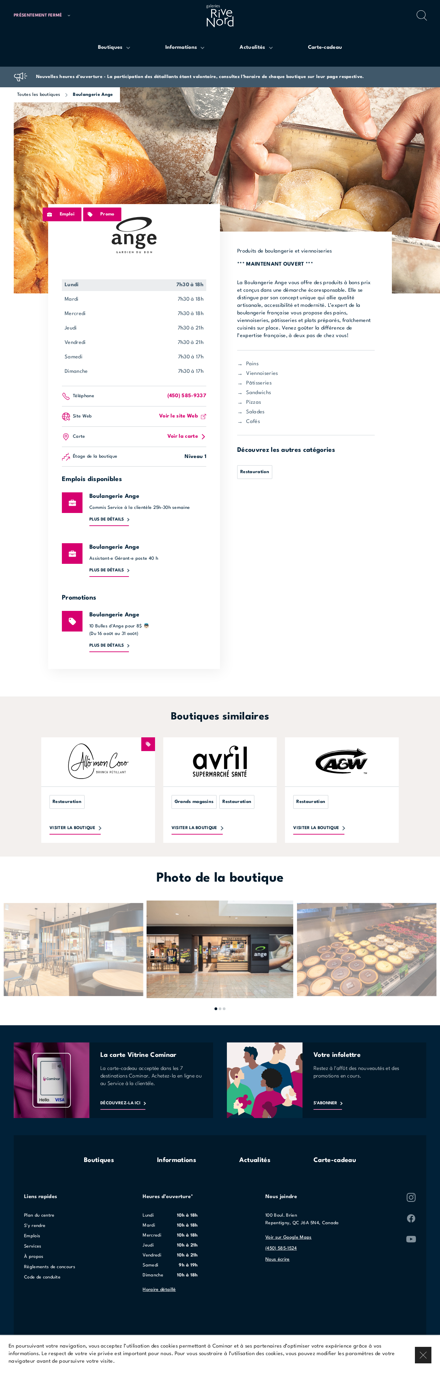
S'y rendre (34, 1226)
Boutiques (99, 1160)
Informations (176, 1160)
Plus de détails (106, 519)
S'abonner (325, 1103)
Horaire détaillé (159, 1289)
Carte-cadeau (335, 1160)
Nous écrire (277, 1259)
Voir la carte (182, 436)
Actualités (255, 1160)
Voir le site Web (178, 416)
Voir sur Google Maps (288, 1237)
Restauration (254, 472)
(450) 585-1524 (281, 1248)
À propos (34, 1256)
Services (33, 1246)
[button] (45, 15)
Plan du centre (39, 1215)
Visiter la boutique (72, 828)
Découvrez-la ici (120, 1103)
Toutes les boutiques (38, 94)
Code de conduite (42, 1277)
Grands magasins (194, 802)
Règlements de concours (49, 1267)
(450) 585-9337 (186, 396)
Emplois (32, 1236)
